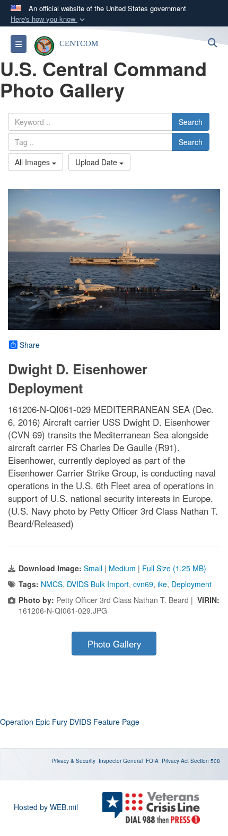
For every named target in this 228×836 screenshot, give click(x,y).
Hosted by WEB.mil (46, 807)
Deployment (191, 584)
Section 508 (205, 761)
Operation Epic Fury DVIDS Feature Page (69, 721)
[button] (49, 19)
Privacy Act (175, 761)
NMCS (52, 584)
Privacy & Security (73, 761)
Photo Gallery (114, 643)
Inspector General (121, 761)
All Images (33, 162)
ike (162, 584)
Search (191, 121)
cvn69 (143, 584)
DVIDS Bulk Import (98, 584)
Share (30, 344)
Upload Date (97, 162)
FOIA (152, 761)
